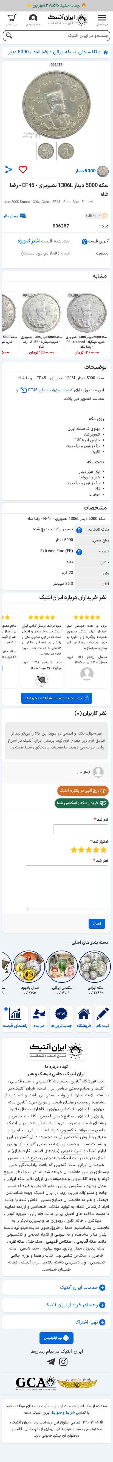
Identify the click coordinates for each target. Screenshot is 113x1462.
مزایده (38, 1026)
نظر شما (102, 861)
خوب (81, 849)
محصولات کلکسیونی (77, 1130)
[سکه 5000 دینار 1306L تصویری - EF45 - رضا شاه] (56, 104)
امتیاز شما (100, 842)
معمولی (96, 849)
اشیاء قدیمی (71, 1151)
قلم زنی (36, 1214)
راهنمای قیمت (15, 1026)
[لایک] (22, 170)
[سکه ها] (77, 1383)
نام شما (102, 820)
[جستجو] (9, 36)
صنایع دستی (30, 1158)
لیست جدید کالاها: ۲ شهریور (56, 5)
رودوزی (57, 1221)
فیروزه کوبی (16, 1214)
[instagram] (62, 1361)
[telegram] (50, 1361)
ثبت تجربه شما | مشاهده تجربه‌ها (55, 698)
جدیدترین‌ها (61, 1026)
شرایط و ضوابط (63, 1413)
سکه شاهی (29, 1248)
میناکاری (94, 1221)
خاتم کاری (75, 1221)
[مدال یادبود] (30, 967)
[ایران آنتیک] (106, 52)
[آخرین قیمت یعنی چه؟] (84, 241)
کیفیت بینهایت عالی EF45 (50, 390)
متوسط (88, 849)
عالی (73, 849)
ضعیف (103, 849)
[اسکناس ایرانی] (63, 967)
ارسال (97, 923)
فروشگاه (84, 1026)
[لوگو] (67, 20)
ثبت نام (102, 1026)
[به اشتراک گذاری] (8, 169)
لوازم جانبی (19, 1256)
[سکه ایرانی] (96, 967)
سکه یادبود (95, 1248)
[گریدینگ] (35, 1383)
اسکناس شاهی (74, 1256)
